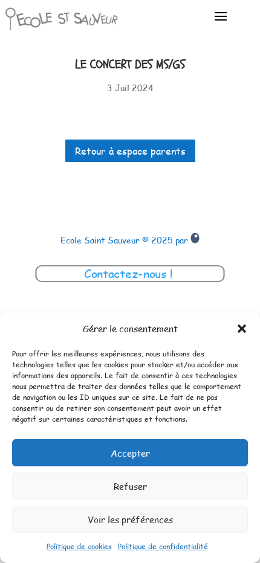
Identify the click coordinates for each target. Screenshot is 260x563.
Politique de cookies (79, 546)
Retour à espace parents (130, 151)
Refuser (130, 486)
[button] (242, 329)
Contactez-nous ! (130, 273)
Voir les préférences (130, 519)
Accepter (130, 452)
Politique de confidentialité (163, 546)
